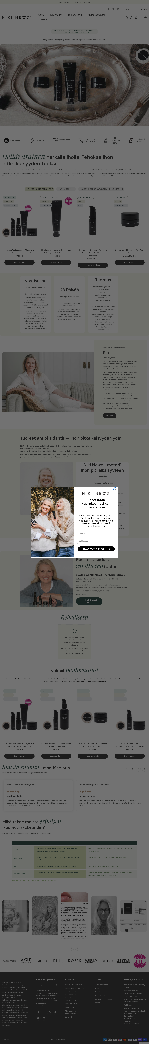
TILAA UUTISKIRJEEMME (96, 549)
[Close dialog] (115, 489)
